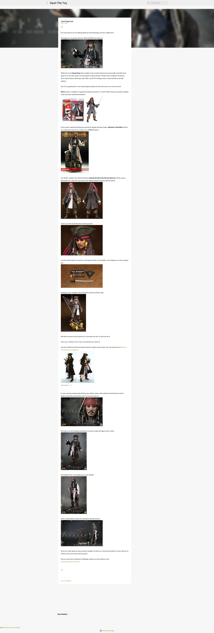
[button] (62, 27)
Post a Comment (66, 581)
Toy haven (70, 385)
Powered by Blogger (108, 630)
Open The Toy (58, 2)
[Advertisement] (95, 598)
